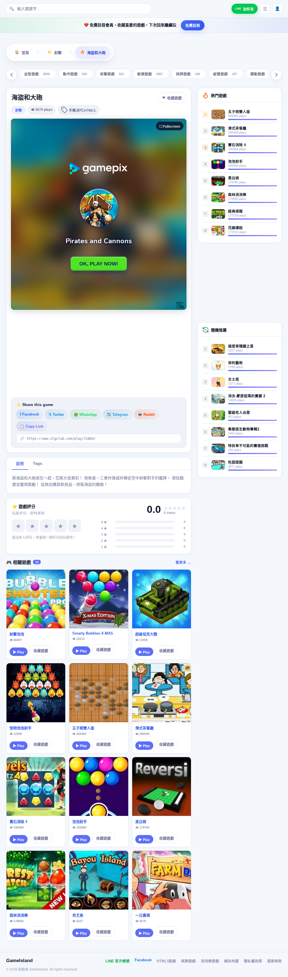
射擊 (18, 110)
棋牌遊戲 (188, 74)
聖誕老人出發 (239, 413)
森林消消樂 (19, 915)
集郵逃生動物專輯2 (243, 429)
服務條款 (274, 961)
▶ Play (18, 652)
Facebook (143, 960)
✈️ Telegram (117, 415)
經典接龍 (235, 211)
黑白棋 (140, 822)
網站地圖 (231, 961)
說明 (20, 464)
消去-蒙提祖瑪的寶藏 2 (246, 396)
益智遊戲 (37, 74)
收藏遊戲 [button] (174, 98)
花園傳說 (235, 228)
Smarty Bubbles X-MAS (92, 633)
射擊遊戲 (112, 74)
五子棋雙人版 (83, 728)
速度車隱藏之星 (241, 346)
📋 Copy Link (31, 426)
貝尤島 (77, 915)
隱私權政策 (253, 961)
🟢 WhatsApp (85, 415)
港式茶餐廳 (144, 728)
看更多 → (183, 563)
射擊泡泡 (17, 634)
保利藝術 (235, 363)
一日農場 (142, 915)
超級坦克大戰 (146, 634)
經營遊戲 (225, 74)
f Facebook (29, 414)
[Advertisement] (98, 353)
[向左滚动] (11, 74)
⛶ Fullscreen (169, 126)
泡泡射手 (79, 822)
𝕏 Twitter (56, 415)
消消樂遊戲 (210, 961)
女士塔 (233, 380)
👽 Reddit (146, 415)
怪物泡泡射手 (21, 728)
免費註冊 (192, 25)
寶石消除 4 (18, 822)
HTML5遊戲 (166, 961)
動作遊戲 (75, 74)
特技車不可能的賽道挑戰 (248, 446)
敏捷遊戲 (150, 74)
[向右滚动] (276, 74)
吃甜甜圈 (235, 462)
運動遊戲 (262, 74)
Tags (37, 463)
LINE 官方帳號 (117, 961)
